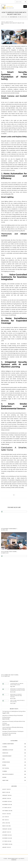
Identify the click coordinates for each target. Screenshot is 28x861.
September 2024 (6, 844)
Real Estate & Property (8, 774)
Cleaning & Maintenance (8, 743)
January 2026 (5, 798)
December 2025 (6, 801)
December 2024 (6, 835)
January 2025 (5, 832)
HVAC (3, 759)
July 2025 (4, 816)
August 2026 (5, 789)
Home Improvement (7, 756)
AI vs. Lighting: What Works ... (9, 551)
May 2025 (4, 819)
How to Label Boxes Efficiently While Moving (12, 727)
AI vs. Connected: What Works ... (10, 674)
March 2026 (5, 792)
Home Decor (5, 752)
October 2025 (6, 807)
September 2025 (6, 810)
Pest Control (5, 768)
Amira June (24, 16)
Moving (4, 765)
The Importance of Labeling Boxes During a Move (16, 684)
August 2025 (5, 813)
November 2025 (6, 804)
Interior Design (6, 762)
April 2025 (5, 822)
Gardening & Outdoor (7, 749)
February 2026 (6, 795)
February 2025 (6, 829)
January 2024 (5, 847)
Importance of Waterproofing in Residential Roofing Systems (17, 689)
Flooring (4, 746)
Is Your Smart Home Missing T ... (9, 528)
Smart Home (4, 16)
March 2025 (5, 825)
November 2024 (6, 838)
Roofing (4, 777)
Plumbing (4, 771)
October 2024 (6, 841)
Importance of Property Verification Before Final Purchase (16, 695)
